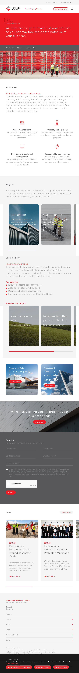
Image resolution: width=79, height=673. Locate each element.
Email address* (49, 455)
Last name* (48, 448)
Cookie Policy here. (12, 663)
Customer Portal (66, 2)
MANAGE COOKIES (61, 667)
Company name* (13, 463)
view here (49, 386)
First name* (11, 448)
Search (48, 2)
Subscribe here (66, 512)
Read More (15, 576)
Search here (39, 422)
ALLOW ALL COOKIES (42, 667)
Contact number (13, 455)
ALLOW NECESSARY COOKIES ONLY (19, 667)
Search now (15, 381)
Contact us (9, 609)
